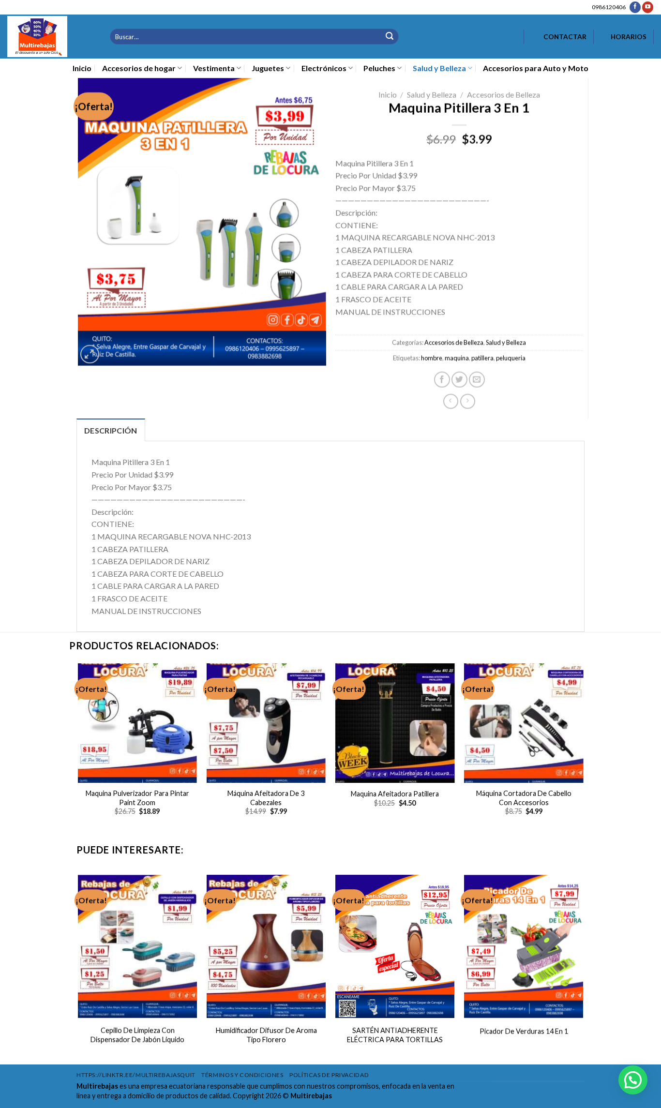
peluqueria (511, 358)
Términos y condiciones (242, 1074)
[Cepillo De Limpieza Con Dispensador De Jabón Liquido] (137, 946)
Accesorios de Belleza (503, 94)
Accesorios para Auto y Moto (535, 68)
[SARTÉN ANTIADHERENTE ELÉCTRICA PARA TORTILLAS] (395, 946)
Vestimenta (214, 68)
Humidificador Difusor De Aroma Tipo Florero (265, 1035)
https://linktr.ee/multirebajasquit (135, 1074)
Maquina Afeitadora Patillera (395, 794)
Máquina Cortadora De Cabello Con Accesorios (523, 798)
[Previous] (78, 752)
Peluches (379, 68)
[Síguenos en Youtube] (647, 7)
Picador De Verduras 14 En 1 (524, 1031)
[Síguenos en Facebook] (635, 7)
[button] (632, 1079)
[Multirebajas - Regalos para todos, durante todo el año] (51, 37)
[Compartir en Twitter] (459, 380)
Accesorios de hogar (139, 68)
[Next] (583, 752)
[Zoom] (89, 354)
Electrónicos (323, 68)
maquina (457, 358)
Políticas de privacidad (329, 1074)
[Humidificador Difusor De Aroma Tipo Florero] (266, 946)
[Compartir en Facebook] (442, 380)
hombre (431, 358)
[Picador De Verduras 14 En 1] (524, 946)
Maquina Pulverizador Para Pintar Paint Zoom (137, 798)
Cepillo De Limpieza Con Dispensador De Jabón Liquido (137, 1035)
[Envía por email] (477, 380)
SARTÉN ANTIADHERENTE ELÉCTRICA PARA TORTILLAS (395, 1035)
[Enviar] (390, 36)
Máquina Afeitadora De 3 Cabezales (265, 798)
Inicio (82, 68)
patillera (482, 358)
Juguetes (268, 68)
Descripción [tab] (110, 430)
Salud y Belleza (439, 68)
